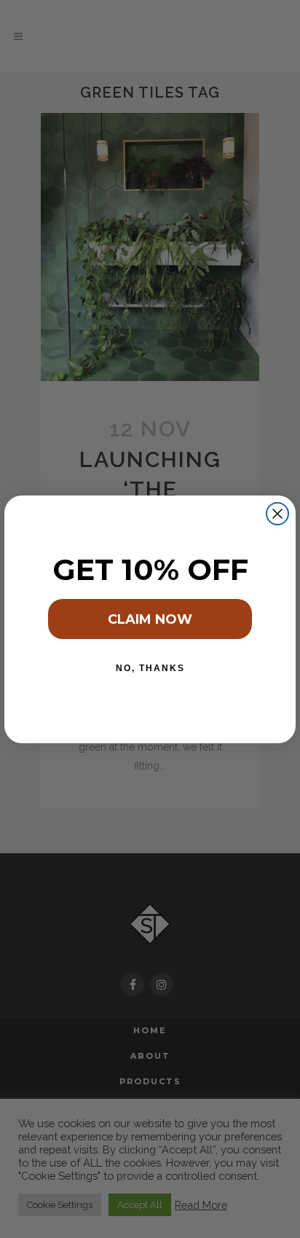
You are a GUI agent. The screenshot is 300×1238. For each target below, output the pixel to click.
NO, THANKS (150, 668)
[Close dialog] (277, 514)
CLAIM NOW (150, 619)
